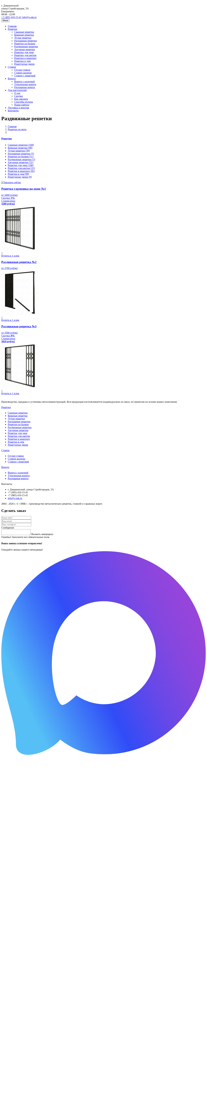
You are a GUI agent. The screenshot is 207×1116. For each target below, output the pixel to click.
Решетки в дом (22, 61)
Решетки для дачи (24, 52)
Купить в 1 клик (10, 255)
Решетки (6, 138)
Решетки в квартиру (25, 58)
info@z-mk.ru (29, 17)
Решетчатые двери (24, 64)
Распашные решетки (25, 40)
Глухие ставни (22, 69)
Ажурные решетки (24, 49)
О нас (17, 93)
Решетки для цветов (25, 55)
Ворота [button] (12, 78)
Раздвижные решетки (26, 46)
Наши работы (21, 104)
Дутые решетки (22, 37)
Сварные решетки (24, 32)
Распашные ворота (24, 87)
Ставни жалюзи (23, 72)
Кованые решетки (24, 34)
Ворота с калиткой (24, 81)
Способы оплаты (23, 101)
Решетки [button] (12, 29)
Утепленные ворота (25, 84)
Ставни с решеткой (24, 75)
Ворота (5, 467)
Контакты (13, 110)
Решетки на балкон (24, 43)
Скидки (18, 96)
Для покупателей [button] (17, 90)
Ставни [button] (12, 67)
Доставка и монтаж (18, 107)
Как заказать (21, 99)
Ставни (5, 450)
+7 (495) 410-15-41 (11, 17)
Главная (12, 26)
